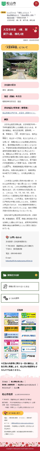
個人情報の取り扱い (17, 381)
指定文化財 (11, 18)
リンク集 (16, 387)
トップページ (11, 12)
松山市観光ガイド (13, 15)
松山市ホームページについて (27, 384)
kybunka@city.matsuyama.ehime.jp (19, 261)
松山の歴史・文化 (27, 15)
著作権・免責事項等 (8, 384)
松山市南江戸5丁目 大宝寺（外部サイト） (19, 113)
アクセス (5, 381)
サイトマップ (6, 387)
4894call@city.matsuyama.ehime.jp (22, 423)
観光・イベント (24, 12)
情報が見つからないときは (19, 286)
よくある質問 (14, 298)
